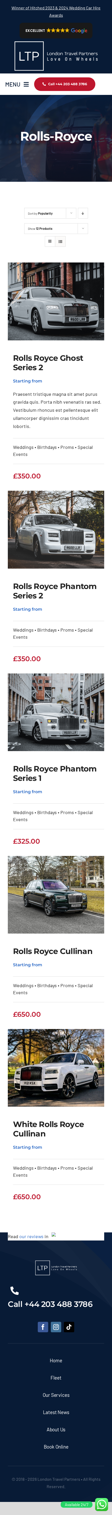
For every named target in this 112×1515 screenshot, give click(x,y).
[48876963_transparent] (56, 41)
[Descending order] (83, 213)
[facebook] (43, 1327)
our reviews (31, 1236)
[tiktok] (69, 1327)
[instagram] (56, 1327)
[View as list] (60, 241)
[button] (56, 30)
